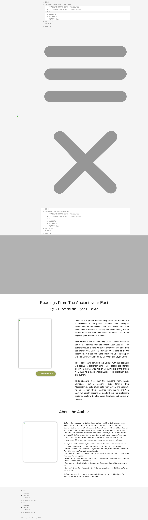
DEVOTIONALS (54, 19)
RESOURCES (53, 17)
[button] (85, 118)
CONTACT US (26, 498)
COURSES (52, 14)
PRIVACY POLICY (28, 495)
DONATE (48, 24)
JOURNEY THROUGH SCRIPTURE (58, 5)
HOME (47, 2)
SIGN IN (48, 26)
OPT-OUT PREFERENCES (30, 500)
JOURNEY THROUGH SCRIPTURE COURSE (64, 7)
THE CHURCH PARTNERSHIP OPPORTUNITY (65, 9)
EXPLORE (48, 12)
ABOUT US (49, 21)
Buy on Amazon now (46, 374)
